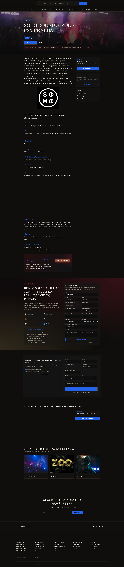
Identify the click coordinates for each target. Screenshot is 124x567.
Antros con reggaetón (21, 557)
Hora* (83, 375)
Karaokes (37, 557)
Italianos (56, 550)
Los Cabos (94, 546)
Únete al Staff (76, 544)
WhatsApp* (85, 302)
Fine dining (56, 544)
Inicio (25, 17)
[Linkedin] (99, 526)
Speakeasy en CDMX (40, 544)
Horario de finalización (87, 313)
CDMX (29, 17)
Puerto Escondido (96, 544)
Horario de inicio (69, 313)
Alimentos (67, 319)
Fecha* (66, 375)
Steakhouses (57, 552)
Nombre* (67, 297)
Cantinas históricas (39, 546)
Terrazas (37, 552)
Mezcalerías (38, 548)
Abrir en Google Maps (87, 418)
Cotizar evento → (87, 84)
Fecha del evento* (86, 308)
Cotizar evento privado (64, 43)
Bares (51, 9)
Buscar (83, 3)
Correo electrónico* (70, 302)
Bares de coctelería (39, 542)
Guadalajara (94, 552)
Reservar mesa (31, 43)
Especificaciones (69, 329)
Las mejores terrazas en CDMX (34, 247)
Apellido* (84, 297)
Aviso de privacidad (77, 550)
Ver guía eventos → (63, 265)
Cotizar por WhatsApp (62, 260)
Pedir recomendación (46, 43)
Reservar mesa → (87, 68)
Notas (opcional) (69, 381)
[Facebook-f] (96, 526)
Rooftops (37, 550)
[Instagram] (102, 526)
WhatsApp (81, 96)
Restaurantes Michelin (59, 542)
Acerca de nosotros (77, 542)
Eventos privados (85, 9)
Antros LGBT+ (19, 555)
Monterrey (94, 550)
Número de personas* (70, 308)
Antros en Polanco (20, 544)
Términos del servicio (78, 552)
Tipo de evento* (69, 292)
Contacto (95, 9)
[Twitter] (93, 526)
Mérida (93, 548)
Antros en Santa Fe (20, 550)
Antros (44, 9)
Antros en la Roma (20, 546)
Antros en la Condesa (21, 548)
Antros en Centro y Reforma (23, 552)
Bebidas (84, 319)
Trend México (27, 9)
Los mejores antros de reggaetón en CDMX (37, 250)
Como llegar (82, 98)
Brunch (55, 555)
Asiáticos (56, 548)
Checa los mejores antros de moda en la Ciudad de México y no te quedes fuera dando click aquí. (47, 227)
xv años (60, 222)
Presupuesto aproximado (71, 324)
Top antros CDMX (20, 542)
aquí (62, 224)
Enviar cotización (81, 339)
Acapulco (94, 542)
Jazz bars (37, 555)
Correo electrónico (69, 364)
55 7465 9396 (82, 93)
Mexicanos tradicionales (59, 546)
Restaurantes (60, 9)
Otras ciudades (72, 9)
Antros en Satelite (37, 17)
